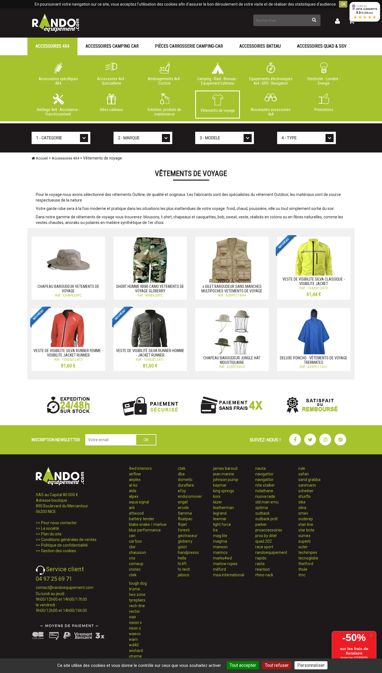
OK (343, 4)
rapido (261, 558)
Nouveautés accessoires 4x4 (271, 111)
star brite (306, 530)
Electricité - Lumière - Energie (323, 81)
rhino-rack (264, 575)
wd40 (134, 645)
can (132, 535)
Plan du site (51, 534)
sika (301, 502)
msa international (228, 575)
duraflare (186, 485)
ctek (132, 575)
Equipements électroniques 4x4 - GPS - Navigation (271, 81)
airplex (135, 479)
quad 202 (263, 541)
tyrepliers (137, 600)
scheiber (305, 491)
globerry (185, 541)
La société (50, 528)
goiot (182, 547)
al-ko (133, 485)
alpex (133, 496)
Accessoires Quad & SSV (321, 46)
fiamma (185, 513)
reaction (262, 569)
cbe (132, 547)
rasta (260, 563)
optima (261, 507)
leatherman (223, 507)
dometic (185, 479)
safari (303, 474)
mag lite (220, 535)
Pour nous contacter (59, 523)
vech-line (137, 605)
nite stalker (265, 485)
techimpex (307, 552)
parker (261, 524)
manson (220, 547)
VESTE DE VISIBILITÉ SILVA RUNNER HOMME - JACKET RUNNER (150, 352)
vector (134, 611)
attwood (136, 513)
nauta (260, 468)
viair (132, 617)
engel (183, 502)
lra (215, 530)
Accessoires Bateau (260, 46)
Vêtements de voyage (218, 110)
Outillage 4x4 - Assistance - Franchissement (58, 111)
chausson (137, 552)
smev (303, 513)
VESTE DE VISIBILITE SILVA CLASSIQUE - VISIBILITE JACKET (313, 281)
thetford (305, 563)
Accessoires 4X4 (52, 46)
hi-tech (184, 569)
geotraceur (187, 535)
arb (132, 507)
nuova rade (265, 496)
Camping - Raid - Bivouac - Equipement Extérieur (217, 81)
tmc (301, 575)
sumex (304, 535)
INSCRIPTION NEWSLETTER (56, 440)
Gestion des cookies (58, 551)
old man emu (267, 502)
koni (216, 496)
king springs (223, 491)
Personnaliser (311, 665)
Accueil (41, 158)
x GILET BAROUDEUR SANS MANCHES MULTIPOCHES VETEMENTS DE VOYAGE (231, 288)
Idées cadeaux (111, 109)
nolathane (264, 491)
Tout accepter (243, 665)
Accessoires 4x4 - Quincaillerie (111, 81)
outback (262, 513)
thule (302, 569)
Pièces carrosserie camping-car (189, 46)
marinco (220, 552)
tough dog (138, 583)
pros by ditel (266, 535)
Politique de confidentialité (64, 545)
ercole (183, 507)
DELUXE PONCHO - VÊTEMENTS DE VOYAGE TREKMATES (313, 360)
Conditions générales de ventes (68, 539)
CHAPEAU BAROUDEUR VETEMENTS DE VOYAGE (68, 288)
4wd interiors (140, 468)
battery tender (141, 519)
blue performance (145, 530)
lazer (217, 502)
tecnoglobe (308, 558)
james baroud (225, 468)
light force (222, 524)
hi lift (182, 563)
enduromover (190, 496)
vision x (135, 622)
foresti (184, 530)
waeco (135, 634)
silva (302, 507)
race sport (264, 547)
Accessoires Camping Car (112, 46)
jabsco (183, 575)
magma (220, 541)
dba (181, 474)
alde (132, 491)
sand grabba (309, 479)
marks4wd (222, 558)
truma (134, 589)
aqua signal (139, 502)
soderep (305, 519)
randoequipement (271, 552)
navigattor (264, 474)
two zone (137, 594)
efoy (182, 491)
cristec (135, 569)
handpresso (188, 552)
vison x (135, 628)
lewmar (220, 519)
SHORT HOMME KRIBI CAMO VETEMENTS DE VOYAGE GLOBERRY (150, 288)
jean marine (223, 474)
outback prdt (266, 519)
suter (303, 547)
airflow (135, 474)
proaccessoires (268, 530)
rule (301, 468)
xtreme (135, 656)
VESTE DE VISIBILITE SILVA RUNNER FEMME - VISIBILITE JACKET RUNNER (68, 352)
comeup (136, 563)
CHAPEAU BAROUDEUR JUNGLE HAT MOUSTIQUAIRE (231, 360)
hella (182, 558)
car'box (135, 541)
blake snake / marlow (148, 524)
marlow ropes (225, 563)
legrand (220, 513)
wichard (136, 650)
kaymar (220, 485)
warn (133, 639)
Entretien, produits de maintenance (164, 111)
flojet (182, 524)
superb (304, 541)
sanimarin (307, 485)
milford (219, 569)
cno (132, 558)
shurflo (304, 496)
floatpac (185, 519)
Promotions (323, 109)
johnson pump (225, 479)
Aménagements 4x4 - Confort (164, 81)
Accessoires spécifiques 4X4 (58, 81)
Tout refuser (277, 665)
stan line (305, 524)
